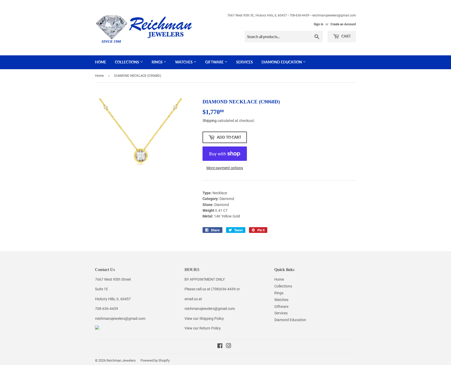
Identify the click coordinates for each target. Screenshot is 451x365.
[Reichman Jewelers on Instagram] (228, 346)
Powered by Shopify (155, 360)
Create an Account (343, 24)
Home (100, 62)
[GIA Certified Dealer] (97, 328)
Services (244, 62)
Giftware (214, 62)
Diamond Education (282, 62)
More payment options (224, 168)
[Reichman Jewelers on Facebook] (220, 346)
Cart (346, 36)
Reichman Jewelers (121, 360)
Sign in (318, 24)
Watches (184, 62)
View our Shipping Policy (204, 318)
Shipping (210, 121)
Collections (127, 62)
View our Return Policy (203, 328)
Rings (157, 62)
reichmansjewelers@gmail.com (120, 318)
